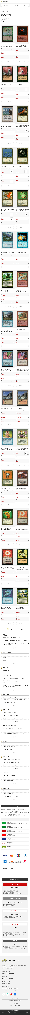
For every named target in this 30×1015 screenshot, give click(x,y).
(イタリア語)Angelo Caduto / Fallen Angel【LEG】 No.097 (22, 568)
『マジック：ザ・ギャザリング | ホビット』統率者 (15, 640)
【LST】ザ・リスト (7, 791)
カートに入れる (8, 61)
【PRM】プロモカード (8, 793)
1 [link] (8, 629)
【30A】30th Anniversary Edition (11, 765)
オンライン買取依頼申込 (8, 973)
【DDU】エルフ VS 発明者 (9, 775)
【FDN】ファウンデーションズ (10, 702)
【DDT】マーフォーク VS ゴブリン (11, 778)
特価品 (4, 657)
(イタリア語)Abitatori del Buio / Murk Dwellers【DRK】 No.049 (7, 85)
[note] (7, 994)
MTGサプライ (6, 655)
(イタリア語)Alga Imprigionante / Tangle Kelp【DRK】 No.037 (6, 330)
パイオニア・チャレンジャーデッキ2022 (12, 728)
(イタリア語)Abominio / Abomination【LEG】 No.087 (21, 85)
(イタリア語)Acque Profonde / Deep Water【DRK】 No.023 (7, 251)
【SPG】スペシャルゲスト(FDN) (10, 697)
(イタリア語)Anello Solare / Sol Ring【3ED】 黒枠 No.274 (7, 568)
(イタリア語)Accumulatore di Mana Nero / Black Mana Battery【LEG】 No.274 (22, 167)
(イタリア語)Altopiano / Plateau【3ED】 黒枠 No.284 (22, 409)
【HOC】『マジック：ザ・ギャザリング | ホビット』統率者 (16, 681)
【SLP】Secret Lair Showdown (11, 762)
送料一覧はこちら (13, 934)
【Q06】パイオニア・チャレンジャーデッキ (13, 733)
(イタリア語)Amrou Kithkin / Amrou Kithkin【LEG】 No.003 (22, 449)
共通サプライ (6, 670)
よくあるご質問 (6, 981)
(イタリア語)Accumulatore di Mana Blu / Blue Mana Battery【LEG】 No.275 (7, 167)
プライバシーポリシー (15, 1005)
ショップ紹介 (5, 983)
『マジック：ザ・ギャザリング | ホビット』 (13, 638)
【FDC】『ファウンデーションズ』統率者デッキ (14, 699)
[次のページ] (25, 629)
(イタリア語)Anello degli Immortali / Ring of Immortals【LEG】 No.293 (7, 529)
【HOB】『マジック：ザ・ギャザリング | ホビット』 (15, 678)
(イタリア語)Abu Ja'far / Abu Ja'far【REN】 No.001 (7, 125)
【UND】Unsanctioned (9, 746)
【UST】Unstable (7, 749)
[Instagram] (11, 994)
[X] (3, 994)
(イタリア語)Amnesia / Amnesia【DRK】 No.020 (6, 449)
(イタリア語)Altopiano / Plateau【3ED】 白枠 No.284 (7, 409)
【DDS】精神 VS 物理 (8, 780)
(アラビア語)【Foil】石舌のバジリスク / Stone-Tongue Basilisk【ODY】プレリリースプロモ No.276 (7, 45)
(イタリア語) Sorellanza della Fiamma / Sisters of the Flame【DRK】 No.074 (21, 46)
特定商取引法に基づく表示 (15, 1000)
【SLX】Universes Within (9, 712)
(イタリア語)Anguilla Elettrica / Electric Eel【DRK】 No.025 (6, 608)
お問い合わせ (5, 976)
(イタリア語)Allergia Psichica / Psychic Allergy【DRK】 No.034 (7, 370)
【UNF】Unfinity (7, 744)
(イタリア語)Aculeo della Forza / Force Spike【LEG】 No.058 (22, 251)
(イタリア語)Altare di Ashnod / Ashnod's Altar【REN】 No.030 (22, 369)
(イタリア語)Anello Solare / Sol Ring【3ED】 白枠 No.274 (22, 528)
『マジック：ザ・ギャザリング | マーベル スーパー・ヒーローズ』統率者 (16, 643)
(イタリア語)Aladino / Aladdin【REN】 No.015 (21, 290)
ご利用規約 (15, 1003)
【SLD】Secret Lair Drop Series (11, 759)
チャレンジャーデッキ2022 (9, 731)
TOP (2, 11)
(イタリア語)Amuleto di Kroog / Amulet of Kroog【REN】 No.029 (21, 489)
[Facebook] (15, 994)
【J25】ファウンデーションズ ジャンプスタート (14, 718)
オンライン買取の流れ (7, 978)
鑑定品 (4, 660)
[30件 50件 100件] (4, 21)
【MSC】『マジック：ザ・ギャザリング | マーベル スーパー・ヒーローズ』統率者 (16, 685)
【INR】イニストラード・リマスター (11, 715)
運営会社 (14, 998)
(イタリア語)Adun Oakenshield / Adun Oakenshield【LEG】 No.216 (7, 291)
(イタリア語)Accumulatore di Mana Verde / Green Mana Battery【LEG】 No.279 (22, 210)
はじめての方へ (6, 971)
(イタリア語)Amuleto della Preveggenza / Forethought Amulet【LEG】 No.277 (7, 489)
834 (22, 629)
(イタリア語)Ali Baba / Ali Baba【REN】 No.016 (21, 330)
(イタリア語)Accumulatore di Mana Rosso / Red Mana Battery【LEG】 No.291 (7, 210)
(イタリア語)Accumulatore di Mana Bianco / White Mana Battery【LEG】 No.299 (22, 126)
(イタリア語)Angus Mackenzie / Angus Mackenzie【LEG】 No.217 (21, 608)
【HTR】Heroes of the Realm (10, 796)
